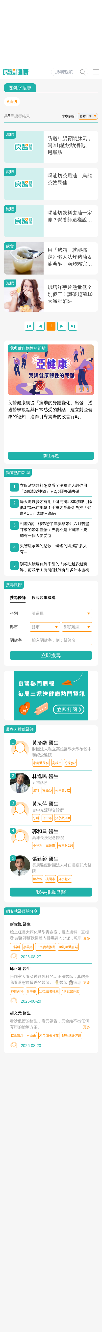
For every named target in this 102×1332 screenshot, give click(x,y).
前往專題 (51, 456)
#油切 (12, 101)
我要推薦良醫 (51, 892)
